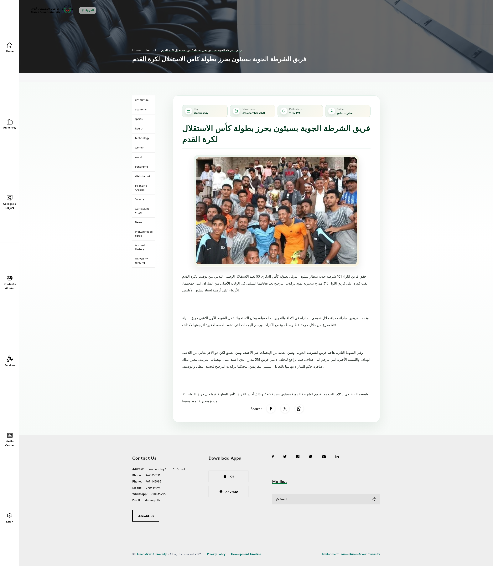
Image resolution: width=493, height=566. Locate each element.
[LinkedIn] (337, 457)
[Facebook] (271, 408)
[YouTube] (324, 457)
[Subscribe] (374, 499)
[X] (285, 408)
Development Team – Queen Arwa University (350, 554)
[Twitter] (285, 457)
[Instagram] (297, 457)
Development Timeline (246, 554)
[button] (9, 124)
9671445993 (153, 481)
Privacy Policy (216, 554)
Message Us (152, 500)
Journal (151, 50)
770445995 (153, 488)
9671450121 (152, 475)
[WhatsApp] (299, 408)
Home (136, 50)
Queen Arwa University (151, 554)
